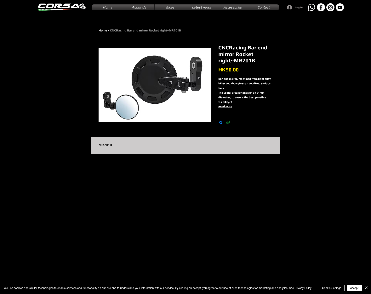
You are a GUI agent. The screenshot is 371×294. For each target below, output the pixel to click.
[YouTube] (340, 7)
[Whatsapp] (311, 7)
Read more (225, 106)
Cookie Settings (331, 288)
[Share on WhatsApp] (228, 122)
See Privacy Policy (300, 288)
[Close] (366, 288)
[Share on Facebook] (221, 122)
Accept (354, 288)
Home (103, 30)
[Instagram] (330, 7)
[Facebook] (321, 7)
